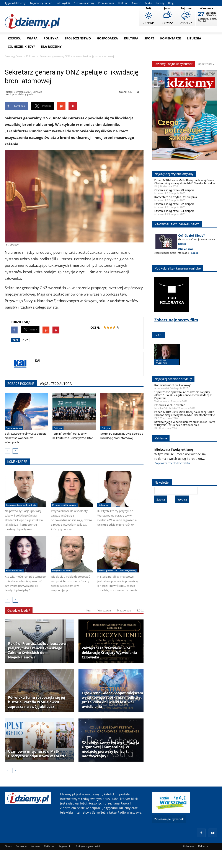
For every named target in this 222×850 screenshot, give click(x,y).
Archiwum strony (84, 3)
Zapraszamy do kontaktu (172, 463)
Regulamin (65, 846)
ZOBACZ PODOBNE (20, 383)
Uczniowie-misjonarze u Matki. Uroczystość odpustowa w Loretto (37, 753)
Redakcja (21, 846)
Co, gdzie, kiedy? (21, 46)
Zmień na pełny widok (169, 819)
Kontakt (35, 846)
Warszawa (104, 610)
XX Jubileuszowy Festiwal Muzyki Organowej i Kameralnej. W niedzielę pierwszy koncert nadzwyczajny (110, 749)
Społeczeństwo (78, 38)
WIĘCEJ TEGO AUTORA (56, 383)
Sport (149, 38)
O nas (8, 846)
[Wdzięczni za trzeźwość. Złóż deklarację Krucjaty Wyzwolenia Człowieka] (113, 641)
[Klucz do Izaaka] (25, 554)
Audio (148, 3)
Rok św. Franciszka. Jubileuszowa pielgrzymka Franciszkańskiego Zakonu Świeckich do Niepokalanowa (37, 650)
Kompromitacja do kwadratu (21, 504)
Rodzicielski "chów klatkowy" (172, 385)
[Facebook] (201, 833)
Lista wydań (63, 3)
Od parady (104, 504)
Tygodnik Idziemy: (15, 3)
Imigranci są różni (61, 570)
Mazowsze (124, 610)
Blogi (171, 3)
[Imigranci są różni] (72, 554)
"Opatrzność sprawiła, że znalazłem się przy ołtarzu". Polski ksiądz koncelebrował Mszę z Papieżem (183, 395)
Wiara (32, 38)
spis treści (205, 64)
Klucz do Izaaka (14, 570)
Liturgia (194, 38)
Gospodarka (107, 38)
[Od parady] (118, 489)
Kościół (14, 38)
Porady (160, 3)
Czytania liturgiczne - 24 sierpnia (174, 211)
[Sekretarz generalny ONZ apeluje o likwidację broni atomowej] (122, 411)
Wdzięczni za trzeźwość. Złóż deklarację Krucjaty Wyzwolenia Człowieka (109, 653)
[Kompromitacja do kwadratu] (25, 489)
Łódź (140, 610)
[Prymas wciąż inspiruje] (72, 489)
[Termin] (74, 411)
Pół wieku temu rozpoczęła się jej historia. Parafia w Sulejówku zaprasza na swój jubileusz (36, 702)
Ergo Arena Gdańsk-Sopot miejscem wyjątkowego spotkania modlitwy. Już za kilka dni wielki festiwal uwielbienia (112, 700)
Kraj (89, 610)
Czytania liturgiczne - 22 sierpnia (174, 204)
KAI (37, 360)
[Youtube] (213, 833)
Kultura (131, 38)
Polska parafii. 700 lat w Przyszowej (117, 570)
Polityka (51, 38)
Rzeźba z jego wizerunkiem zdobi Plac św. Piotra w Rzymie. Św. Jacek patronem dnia (184, 423)
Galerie (136, 3)
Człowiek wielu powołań (169, 405)
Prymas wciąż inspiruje (64, 504)
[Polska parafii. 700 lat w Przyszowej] (118, 554)
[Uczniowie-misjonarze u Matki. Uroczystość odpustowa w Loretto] (39, 740)
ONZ (25, 340)
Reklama (123, 3)
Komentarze (170, 38)
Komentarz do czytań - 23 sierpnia (175, 197)
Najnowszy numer (41, 3)
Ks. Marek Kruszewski (161, 361)
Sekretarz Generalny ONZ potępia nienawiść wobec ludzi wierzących (25, 438)
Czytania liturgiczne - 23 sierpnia (174, 190)
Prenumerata (106, 3)
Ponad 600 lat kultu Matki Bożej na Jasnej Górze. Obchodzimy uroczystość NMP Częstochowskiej (184, 182)
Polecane (188, 846)
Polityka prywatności (87, 846)
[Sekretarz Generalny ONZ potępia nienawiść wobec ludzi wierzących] (26, 411)
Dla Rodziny (51, 46)
